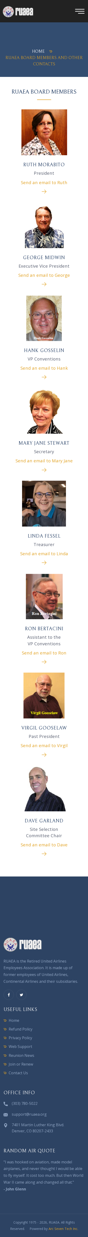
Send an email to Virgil (44, 745)
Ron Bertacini (44, 629)
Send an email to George (44, 275)
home (38, 51)
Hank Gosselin (44, 350)
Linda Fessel (44, 536)
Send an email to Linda (44, 553)
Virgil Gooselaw (44, 728)
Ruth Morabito (44, 165)
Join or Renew (21, 1064)
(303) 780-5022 (25, 1103)
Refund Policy (20, 1029)
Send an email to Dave (44, 845)
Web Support (20, 1046)
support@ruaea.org (29, 1114)
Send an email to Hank (44, 368)
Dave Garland (44, 821)
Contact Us (18, 1072)
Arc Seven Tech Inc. (63, 1228)
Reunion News (21, 1055)
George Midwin (44, 258)
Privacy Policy (20, 1037)
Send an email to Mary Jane (44, 461)
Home (14, 1020)
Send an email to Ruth (44, 182)
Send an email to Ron (44, 653)
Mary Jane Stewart (44, 443)
